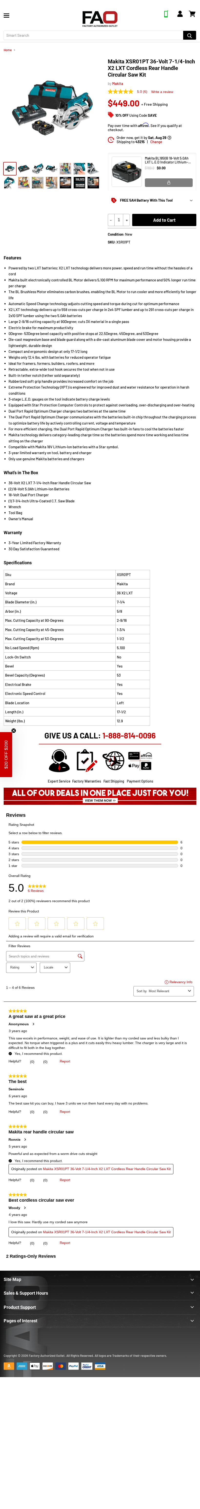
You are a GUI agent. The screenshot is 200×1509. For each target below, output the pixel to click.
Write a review (162, 91)
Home (8, 50)
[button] (6, 754)
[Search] (189, 35)
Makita (117, 83)
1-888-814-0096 (129, 735)
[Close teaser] (13, 730)
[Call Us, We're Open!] (166, 16)
